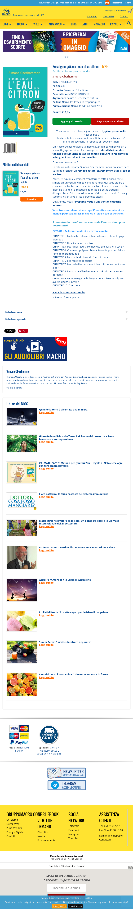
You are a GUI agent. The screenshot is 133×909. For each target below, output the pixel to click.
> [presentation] (68, 57)
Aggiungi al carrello (71, 121)
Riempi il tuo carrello (115, 10)
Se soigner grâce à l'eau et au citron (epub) (29, 177)
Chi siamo (92, 16)
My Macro (99, 24)
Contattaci (105, 839)
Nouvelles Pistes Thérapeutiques (81, 102)
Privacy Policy (59, 906)
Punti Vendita (14, 828)
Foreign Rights (14, 832)
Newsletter (108, 16)
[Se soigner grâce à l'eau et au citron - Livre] (25, 101)
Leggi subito (46, 412)
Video (36, 24)
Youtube (73, 838)
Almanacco (55, 24)
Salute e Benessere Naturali (83, 98)
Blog (74, 24)
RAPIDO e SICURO (22, 749)
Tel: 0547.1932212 (109, 826)
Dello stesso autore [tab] (13, 312)
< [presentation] (65, 57)
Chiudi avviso (75, 906)
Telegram (73, 826)
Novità (41, 836)
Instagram (74, 834)
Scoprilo (31, 199)
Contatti (124, 16)
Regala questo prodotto (110, 121)
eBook (21, 24)
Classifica (42, 832)
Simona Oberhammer (65, 76)
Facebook (73, 830)
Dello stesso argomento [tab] (15, 319)
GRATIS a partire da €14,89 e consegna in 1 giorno (49, 750)
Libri (5, 24)
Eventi (85, 24)
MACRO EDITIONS (78, 94)
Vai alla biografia (14, 387)
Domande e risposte (111, 835)
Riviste (114, 24)
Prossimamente (46, 840)
